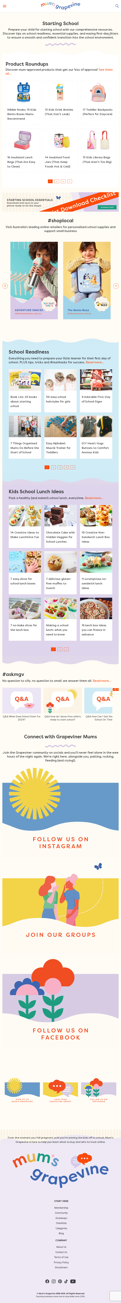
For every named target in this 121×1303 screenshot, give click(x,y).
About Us (61, 1246)
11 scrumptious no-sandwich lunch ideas (94, 583)
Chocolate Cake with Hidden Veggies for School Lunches (60, 537)
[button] (5, 286)
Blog (61, 1233)
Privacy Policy (61, 1262)
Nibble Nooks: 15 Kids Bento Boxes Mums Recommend (21, 114)
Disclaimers (61, 1267)
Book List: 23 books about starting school (23, 401)
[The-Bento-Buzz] (86, 280)
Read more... (95, 362)
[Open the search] (117, 6)
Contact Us (61, 1252)
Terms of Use (61, 1257)
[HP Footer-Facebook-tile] (60, 1003)
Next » (69, 181)
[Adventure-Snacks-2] (34, 280)
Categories (61, 1228)
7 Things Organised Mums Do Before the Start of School (24, 448)
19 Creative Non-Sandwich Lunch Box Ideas (96, 537)
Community (61, 1212)
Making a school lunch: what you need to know (57, 630)
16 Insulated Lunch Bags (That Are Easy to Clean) (21, 162)
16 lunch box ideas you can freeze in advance (94, 630)
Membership (61, 1207)
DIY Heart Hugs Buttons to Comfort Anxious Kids (95, 448)
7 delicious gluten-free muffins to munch (58, 583)
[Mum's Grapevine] (60, 6)
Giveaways (61, 1218)
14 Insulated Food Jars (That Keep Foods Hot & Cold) (57, 162)
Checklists (61, 1223)
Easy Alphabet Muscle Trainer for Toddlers (58, 448)
